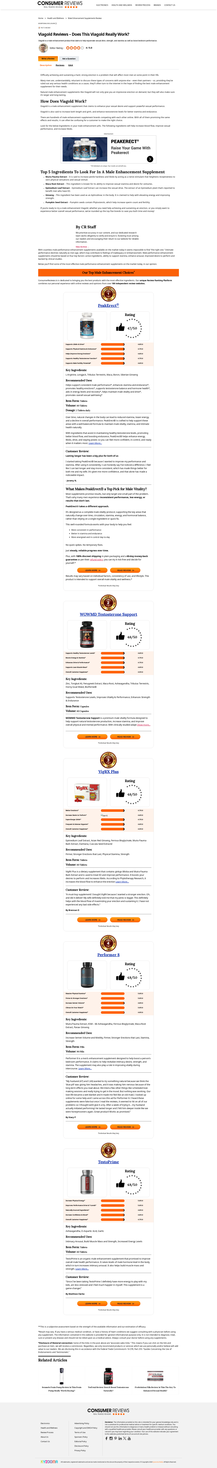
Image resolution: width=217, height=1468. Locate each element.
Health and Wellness (122, 5)
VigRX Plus (108, 771)
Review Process (142, 5)
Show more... (143, 724)
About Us (44, 1437)
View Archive (82, 247)
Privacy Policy (80, 1450)
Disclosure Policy (81, 1446)
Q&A (70, 65)
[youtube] (129, 1438)
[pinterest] (115, 1438)
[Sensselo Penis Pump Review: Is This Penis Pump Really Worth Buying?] (61, 1384)
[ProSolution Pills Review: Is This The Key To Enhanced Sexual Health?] (155, 1384)
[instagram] (111, 1438)
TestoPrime (108, 1161)
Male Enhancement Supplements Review (85, 18)
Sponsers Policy (80, 1437)
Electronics (102, 5)
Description (46, 65)
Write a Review (48, 58)
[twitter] (124, 1438)
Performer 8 (108, 954)
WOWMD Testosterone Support (108, 614)
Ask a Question (69, 58)
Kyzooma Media (158, 1462)
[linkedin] (120, 1438)
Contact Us (169, 5)
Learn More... (95, 443)
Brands (157, 5)
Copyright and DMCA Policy (85, 1428)
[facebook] (106, 1438)
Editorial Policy (80, 1441)
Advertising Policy (81, 1423)
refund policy (96, 559)
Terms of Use (79, 1432)
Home (40, 18)
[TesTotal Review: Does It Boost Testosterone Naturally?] (108, 1384)
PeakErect (108, 305)
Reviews (60, 65)
